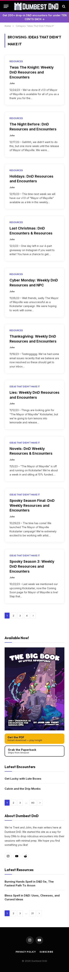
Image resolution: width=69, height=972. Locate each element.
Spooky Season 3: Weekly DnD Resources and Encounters (32, 566)
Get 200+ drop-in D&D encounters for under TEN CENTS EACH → (35, 17)
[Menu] (6, 6)
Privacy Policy (26, 951)
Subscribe (46, 951)
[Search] (63, 6)
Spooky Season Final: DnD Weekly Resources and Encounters (32, 505)
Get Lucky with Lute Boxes (23, 778)
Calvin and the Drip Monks (23, 788)
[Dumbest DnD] (36, 6)
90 (32, 802)
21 (32, 913)
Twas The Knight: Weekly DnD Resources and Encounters (32, 72)
